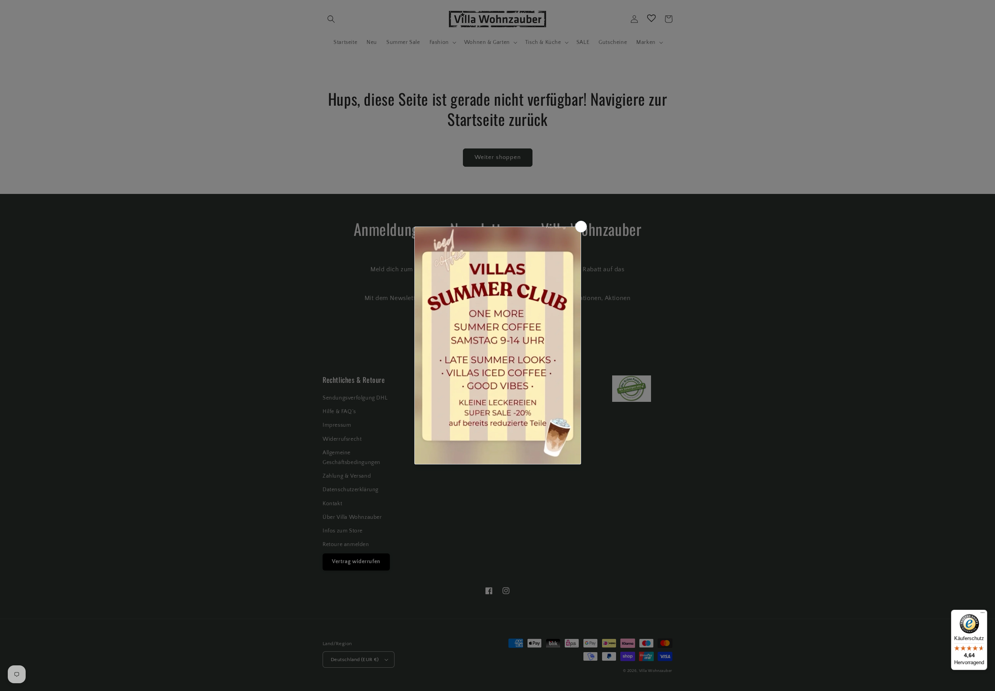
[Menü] (982, 614)
